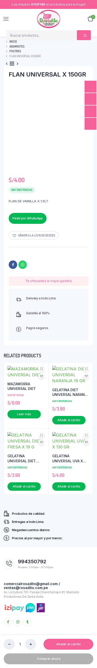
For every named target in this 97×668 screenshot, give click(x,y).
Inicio (13, 41)
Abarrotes (17, 46)
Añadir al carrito (68, 644)
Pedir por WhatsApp (27, 218)
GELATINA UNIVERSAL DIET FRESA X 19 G (21, 458)
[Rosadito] (48, 19)
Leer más (24, 414)
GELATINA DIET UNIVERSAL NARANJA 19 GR (70, 392)
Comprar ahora (48, 659)
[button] (33, 235)
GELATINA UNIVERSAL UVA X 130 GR (67, 458)
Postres (15, 51)
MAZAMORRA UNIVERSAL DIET (21, 386)
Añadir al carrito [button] (68, 420)
